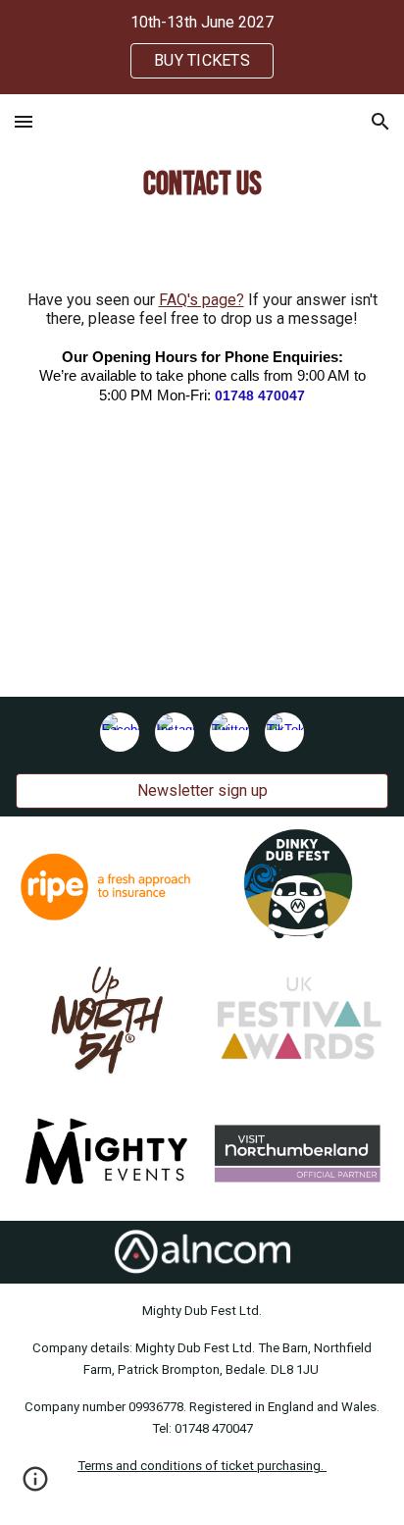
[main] (201, 184)
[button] (23, 121)
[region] (202, 47)
